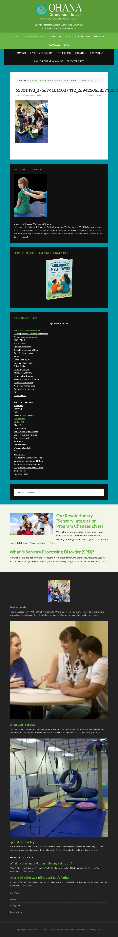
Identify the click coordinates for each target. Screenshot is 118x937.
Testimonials (18, 607)
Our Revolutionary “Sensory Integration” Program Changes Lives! (79, 521)
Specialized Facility (22, 842)
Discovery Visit (96, 233)
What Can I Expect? (22, 724)
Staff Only (14, 893)
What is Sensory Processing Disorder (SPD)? (52, 551)
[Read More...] (29, 871)
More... (53, 543)
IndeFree (59, 929)
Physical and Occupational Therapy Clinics (83, 929)
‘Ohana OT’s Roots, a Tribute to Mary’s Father (40, 877)
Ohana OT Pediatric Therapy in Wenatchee (59, 10)
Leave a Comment (95, 95)
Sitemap (13, 899)
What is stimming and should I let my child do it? (41, 863)
